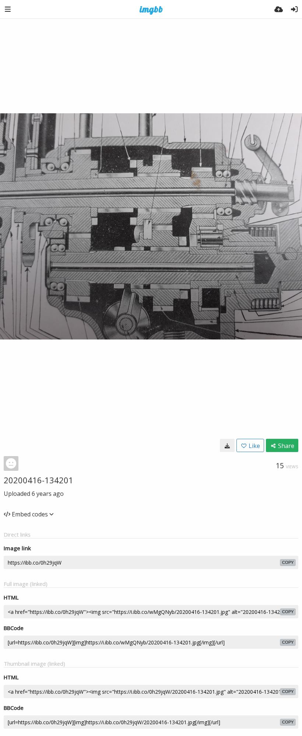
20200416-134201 (38, 480)
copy (288, 562)
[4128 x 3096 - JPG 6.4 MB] (227, 445)
